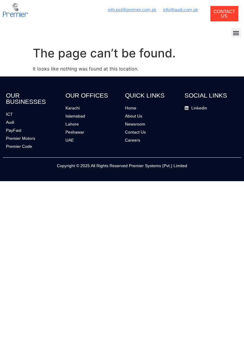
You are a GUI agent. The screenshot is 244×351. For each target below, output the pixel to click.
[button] (236, 33)
